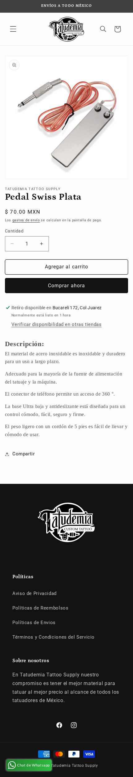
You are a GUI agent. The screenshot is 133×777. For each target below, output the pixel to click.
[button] (13, 29)
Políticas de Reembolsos (40, 608)
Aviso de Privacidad (34, 593)
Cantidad (14, 230)
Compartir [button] (23, 454)
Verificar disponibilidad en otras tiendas (56, 324)
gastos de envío (26, 220)
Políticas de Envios (34, 622)
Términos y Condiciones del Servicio (53, 637)
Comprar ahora (66, 286)
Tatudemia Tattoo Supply (74, 765)
